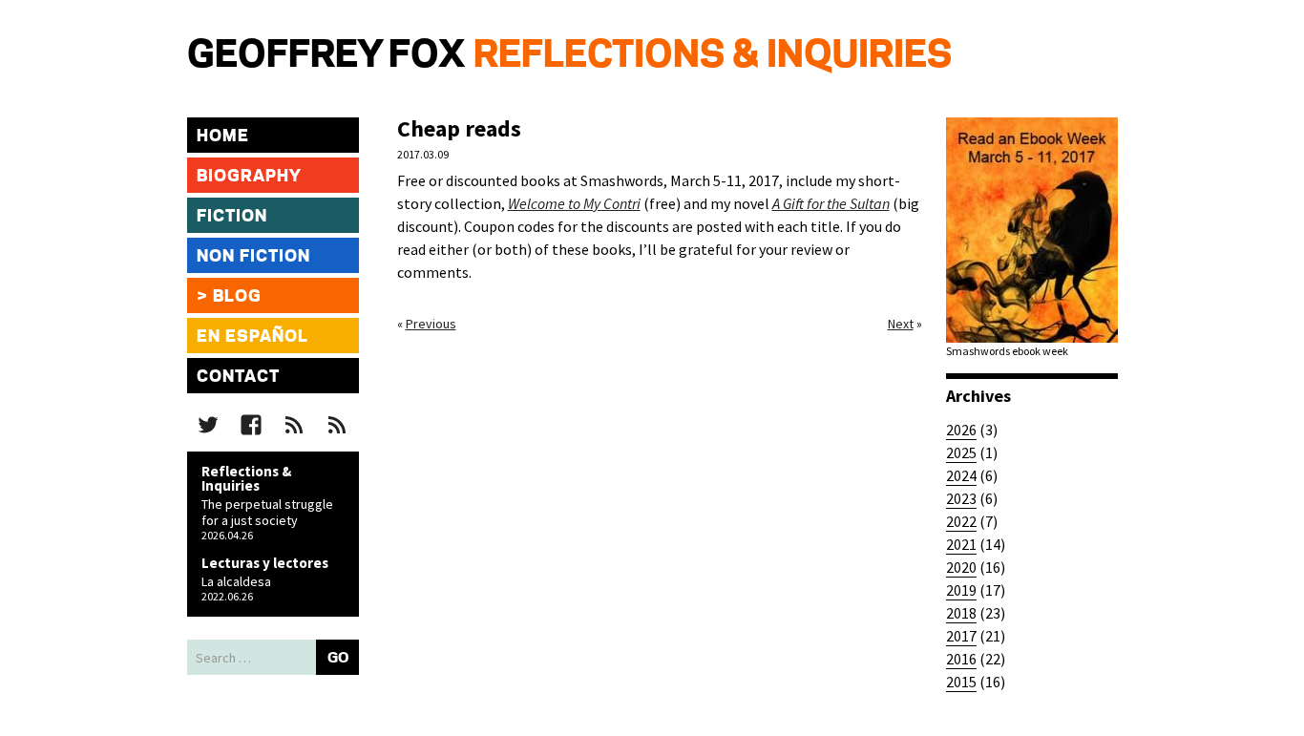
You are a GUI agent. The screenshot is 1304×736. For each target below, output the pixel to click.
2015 (961, 681)
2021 (961, 544)
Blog (237, 297)
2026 (961, 429)
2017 (961, 635)
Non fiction (253, 256)
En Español (252, 337)
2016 (961, 658)
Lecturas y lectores (264, 563)
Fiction (232, 216)
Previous (431, 323)
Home (223, 136)
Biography (249, 176)
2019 (961, 589)
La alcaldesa (236, 581)
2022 (961, 521)
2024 (961, 475)
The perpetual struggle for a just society (267, 512)
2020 (961, 567)
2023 (961, 498)
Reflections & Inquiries (712, 56)
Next (901, 323)
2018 (961, 612)
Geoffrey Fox (326, 56)
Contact (238, 377)
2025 (961, 452)
